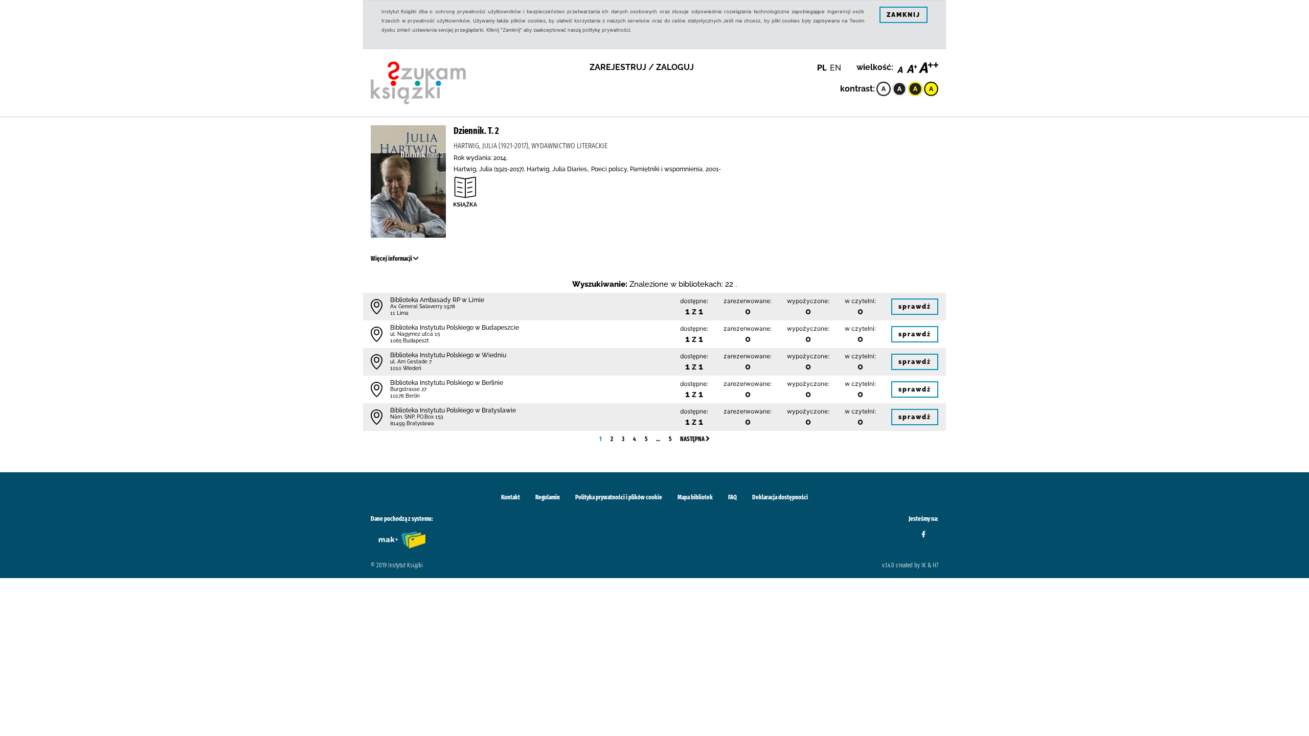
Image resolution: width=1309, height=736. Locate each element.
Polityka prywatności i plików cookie (618, 497)
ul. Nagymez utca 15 (415, 334)
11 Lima (399, 313)
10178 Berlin (405, 396)
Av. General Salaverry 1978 (422, 306)
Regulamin (547, 497)
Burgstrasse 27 (408, 389)
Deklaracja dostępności (780, 497)
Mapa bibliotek (695, 497)
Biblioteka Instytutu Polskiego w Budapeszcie (454, 327)
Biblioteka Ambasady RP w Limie (437, 300)
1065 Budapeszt (409, 340)
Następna (693, 439)
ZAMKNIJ (903, 14)
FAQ (732, 497)
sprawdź (914, 306)
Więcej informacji (392, 258)
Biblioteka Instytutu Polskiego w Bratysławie (453, 410)
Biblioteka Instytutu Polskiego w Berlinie (446, 382)
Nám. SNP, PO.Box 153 (416, 417)
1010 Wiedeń (405, 368)
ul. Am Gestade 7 (411, 361)
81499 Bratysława (412, 423)
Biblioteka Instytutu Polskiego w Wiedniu (448, 355)
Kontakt (510, 497)
